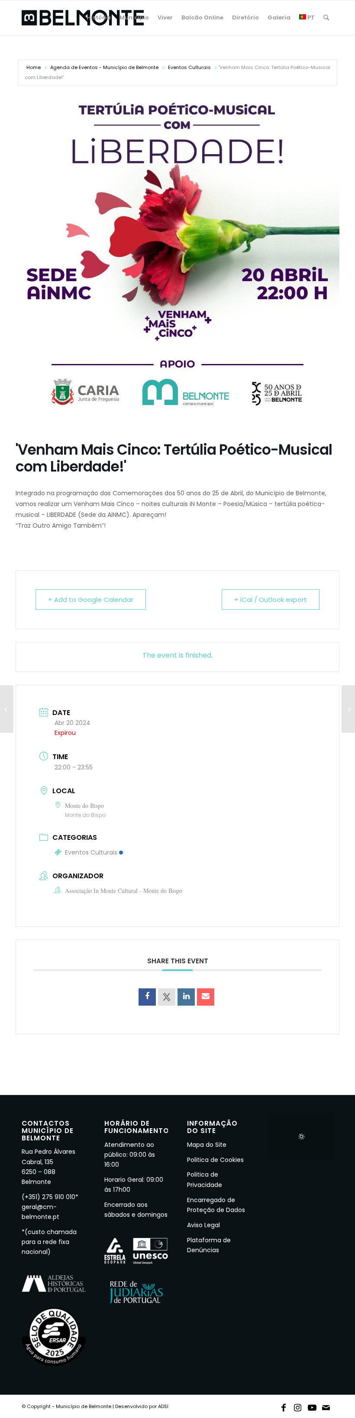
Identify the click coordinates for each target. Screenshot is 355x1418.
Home (33, 67)
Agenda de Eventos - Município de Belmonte (104, 67)
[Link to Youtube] (312, 1405)
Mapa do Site (206, 1144)
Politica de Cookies (215, 1159)
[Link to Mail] (326, 1405)
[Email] (205, 997)
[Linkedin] (186, 997)
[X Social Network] (166, 997)
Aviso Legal (203, 1225)
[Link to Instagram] (297, 1405)
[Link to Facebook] (283, 1405)
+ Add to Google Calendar (90, 599)
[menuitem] (98, 17)
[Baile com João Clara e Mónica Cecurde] (6, 709)
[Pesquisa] (326, 17)
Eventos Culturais (189, 67)
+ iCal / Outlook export (270, 599)
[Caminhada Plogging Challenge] (348, 709)
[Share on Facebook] (147, 997)
